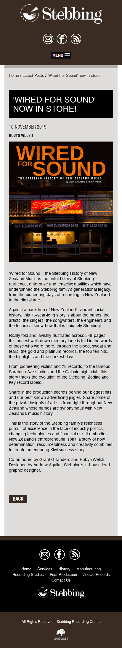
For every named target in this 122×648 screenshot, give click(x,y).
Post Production (63, 574)
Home (14, 75)
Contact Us (61, 580)
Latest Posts (33, 75)
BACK (18, 499)
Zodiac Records (96, 574)
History (64, 569)
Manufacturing (88, 569)
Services (44, 569)
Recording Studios (28, 574)
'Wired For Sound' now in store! (74, 75)
